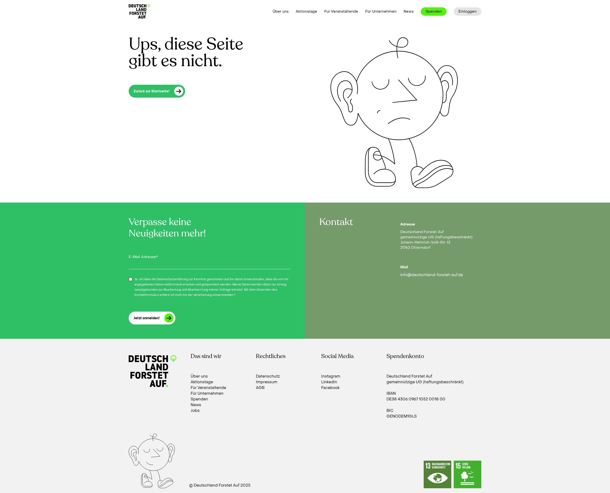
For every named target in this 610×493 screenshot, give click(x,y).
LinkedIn (329, 381)
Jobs (195, 410)
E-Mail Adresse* (143, 256)
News (409, 11)
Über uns (281, 11)
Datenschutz (268, 376)
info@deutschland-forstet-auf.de (431, 274)
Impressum (266, 381)
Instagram (330, 376)
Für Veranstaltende (341, 11)
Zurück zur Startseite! (151, 91)
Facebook (330, 387)
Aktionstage (306, 11)
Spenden (434, 11)
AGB (260, 387)
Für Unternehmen (380, 11)
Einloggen (467, 11)
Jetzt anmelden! (146, 318)
